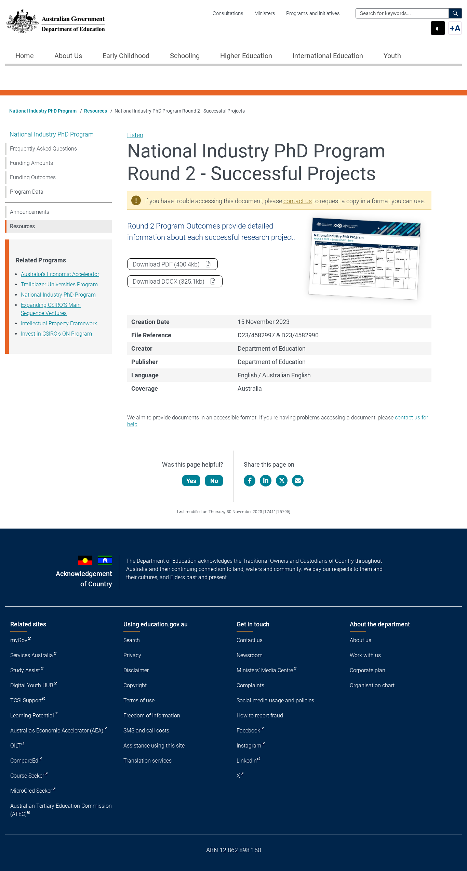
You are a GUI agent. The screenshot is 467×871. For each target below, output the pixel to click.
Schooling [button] (185, 56)
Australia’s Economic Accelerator (60, 274)
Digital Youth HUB (31, 685)
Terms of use (139, 700)
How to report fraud (260, 715)
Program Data (26, 191)
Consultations (228, 13)
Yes (191, 480)
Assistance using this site (154, 745)
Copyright (135, 685)
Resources (95, 111)
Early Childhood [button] (126, 56)
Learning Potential (32, 715)
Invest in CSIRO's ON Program (56, 333)
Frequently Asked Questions (43, 148)
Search (131, 640)
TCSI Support (26, 700)
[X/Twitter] (282, 480)
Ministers (264, 13)
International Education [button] (328, 56)
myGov (18, 640)
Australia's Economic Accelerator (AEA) (56, 730)
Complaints (250, 685)
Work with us (365, 655)
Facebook (248, 730)
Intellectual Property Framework (59, 323)
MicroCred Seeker (31, 791)
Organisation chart (372, 685)
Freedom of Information (151, 715)
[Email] (298, 480)
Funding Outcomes (33, 177)
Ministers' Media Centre (265, 670)
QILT (15, 745)
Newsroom (250, 655)
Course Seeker (27, 775)
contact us (297, 201)
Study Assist (25, 670)
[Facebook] (249, 480)
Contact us (250, 640)
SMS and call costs (146, 730)
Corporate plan (367, 670)
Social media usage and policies (275, 700)
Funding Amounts (31, 163)
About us (360, 640)
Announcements (29, 212)
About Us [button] (68, 56)
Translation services (147, 760)
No (214, 480)
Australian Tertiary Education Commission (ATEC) (61, 810)
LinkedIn (247, 760)
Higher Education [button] (246, 56)
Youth (392, 56)
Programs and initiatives (313, 13)
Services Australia (31, 655)
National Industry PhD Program (43, 111)
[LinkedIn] (265, 480)
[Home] (55, 21)
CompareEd (24, 760)
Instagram (249, 745)
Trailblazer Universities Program (59, 284)
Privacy (132, 655)
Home (24, 56)
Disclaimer (136, 670)
